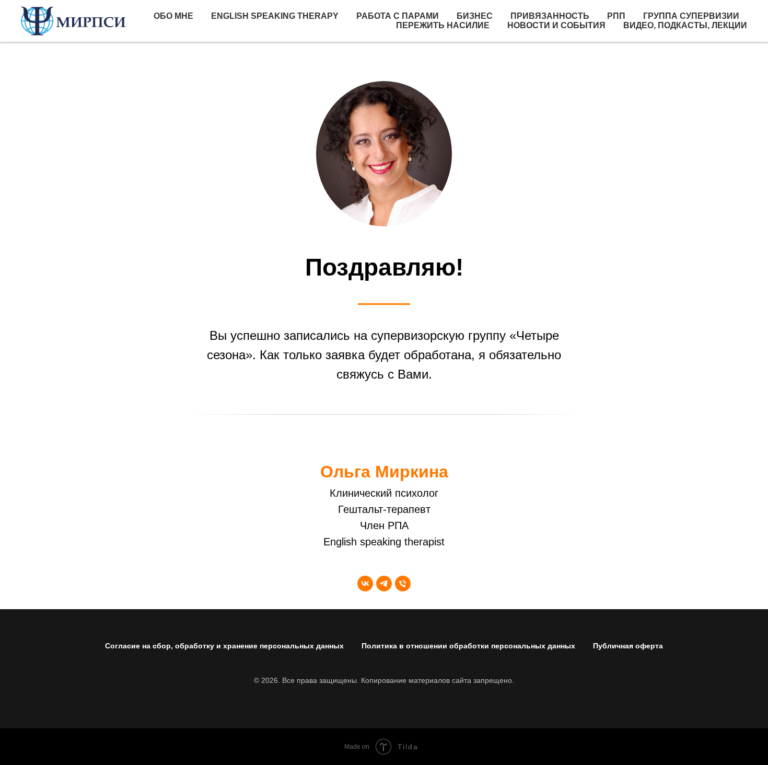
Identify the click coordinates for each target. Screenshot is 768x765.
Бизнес (475, 16)
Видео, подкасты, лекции (685, 25)
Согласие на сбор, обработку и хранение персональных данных (224, 646)
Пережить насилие (443, 25)
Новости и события (556, 25)
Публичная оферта (628, 646)
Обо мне (173, 16)
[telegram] (384, 583)
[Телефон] (403, 583)
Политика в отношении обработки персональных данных (468, 646)
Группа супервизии (691, 16)
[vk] (365, 583)
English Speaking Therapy (275, 16)
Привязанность (549, 16)
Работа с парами (397, 16)
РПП (616, 16)
